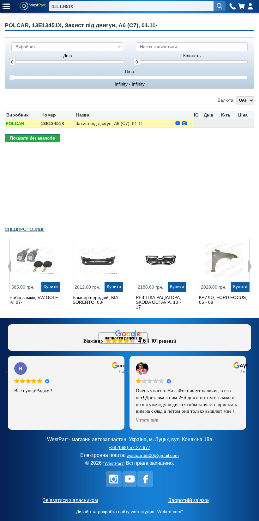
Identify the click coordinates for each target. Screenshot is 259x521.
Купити (51, 286)
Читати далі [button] (147, 420)
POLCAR (15, 123)
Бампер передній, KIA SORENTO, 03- (95, 300)
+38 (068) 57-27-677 (129, 447)
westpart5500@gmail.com (153, 455)
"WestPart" (113, 463)
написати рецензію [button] (123, 338)
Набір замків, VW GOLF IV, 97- (33, 300)
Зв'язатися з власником (70, 500)
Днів (67, 55)
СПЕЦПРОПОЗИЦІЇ (25, 229)
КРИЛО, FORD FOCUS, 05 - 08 (223, 300)
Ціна (129, 71)
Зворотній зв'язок (188, 500)
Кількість (192, 55)
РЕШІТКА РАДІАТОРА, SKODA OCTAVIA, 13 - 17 (158, 302)
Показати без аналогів (32, 138)
